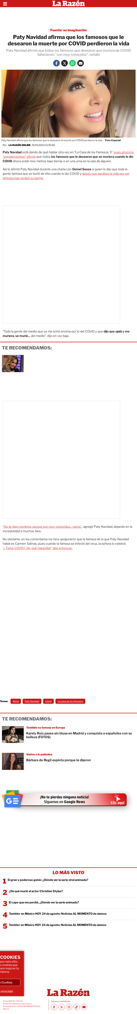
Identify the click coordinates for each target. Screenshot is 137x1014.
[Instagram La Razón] (69, 1007)
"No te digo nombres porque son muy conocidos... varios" (42, 526)
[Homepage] (68, 3)
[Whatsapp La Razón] (72, 63)
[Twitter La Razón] (64, 63)
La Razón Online (20, 145)
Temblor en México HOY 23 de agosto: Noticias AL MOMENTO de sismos (57, 925)
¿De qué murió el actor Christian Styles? (36, 891)
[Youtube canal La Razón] (84, 1007)
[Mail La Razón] (80, 63)
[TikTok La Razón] (76, 1007)
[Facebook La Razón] (56, 63)
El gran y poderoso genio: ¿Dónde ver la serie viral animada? (48, 880)
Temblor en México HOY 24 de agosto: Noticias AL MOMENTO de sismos (57, 913)
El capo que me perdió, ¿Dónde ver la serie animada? (44, 902)
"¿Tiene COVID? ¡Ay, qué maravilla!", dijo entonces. (37, 548)
